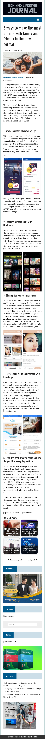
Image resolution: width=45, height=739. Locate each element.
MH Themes (34, 737)
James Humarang (18, 77)
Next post (31, 560)
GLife (20, 50)
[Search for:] (22, 624)
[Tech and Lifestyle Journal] (22, 8)
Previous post (16, 560)
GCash (14, 50)
